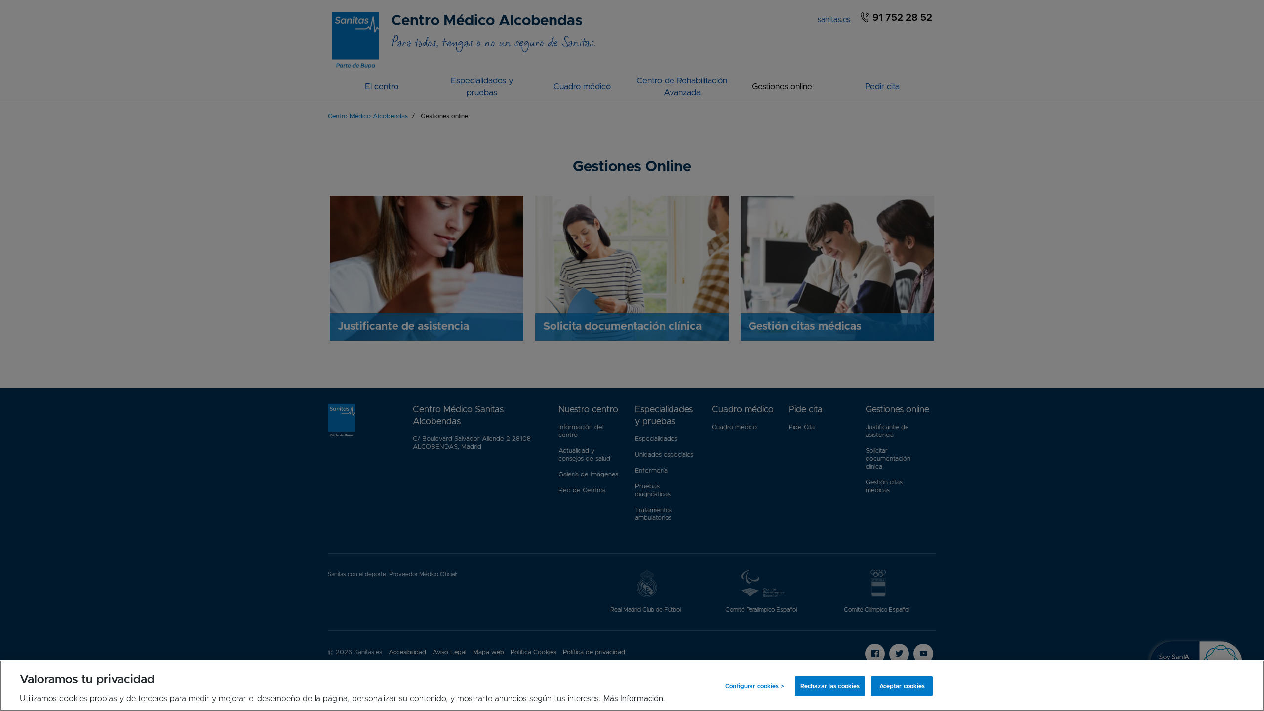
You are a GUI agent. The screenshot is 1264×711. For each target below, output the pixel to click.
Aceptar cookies (902, 686)
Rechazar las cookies (830, 686)
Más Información (633, 699)
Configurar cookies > (754, 686)
